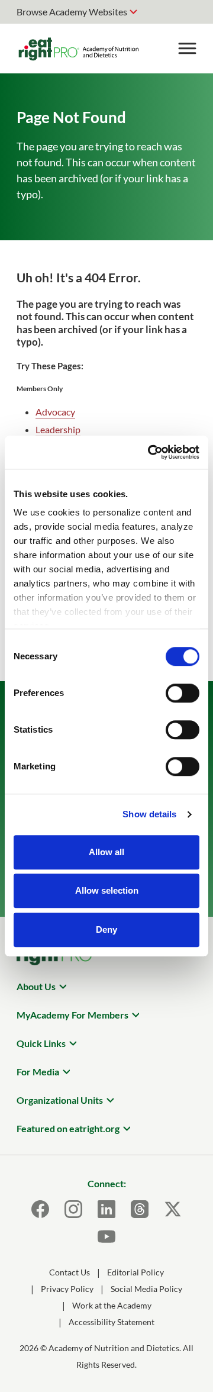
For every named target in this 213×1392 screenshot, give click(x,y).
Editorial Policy (135, 1272)
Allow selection (106, 890)
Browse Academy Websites (72, 11)
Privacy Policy (67, 1289)
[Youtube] (106, 1236)
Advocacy (55, 411)
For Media (38, 1071)
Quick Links (41, 1043)
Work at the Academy (111, 1305)
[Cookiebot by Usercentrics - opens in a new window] (150, 452)
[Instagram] (73, 1209)
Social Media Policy (146, 1289)
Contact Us (69, 1272)
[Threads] (139, 1209)
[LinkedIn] (106, 1209)
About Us (36, 986)
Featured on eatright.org (68, 1128)
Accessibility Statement (111, 1322)
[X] (173, 1209)
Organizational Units (60, 1100)
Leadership (58, 429)
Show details (149, 814)
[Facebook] (40, 1209)
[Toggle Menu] (187, 48)
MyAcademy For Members (72, 1014)
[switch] (182, 693)
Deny (106, 929)
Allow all (106, 852)
